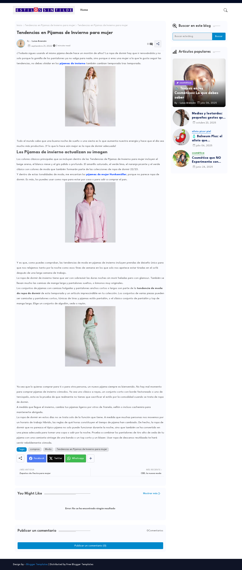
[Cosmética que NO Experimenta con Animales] (181, 158)
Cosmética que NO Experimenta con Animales (206, 160)
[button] (225, 10)
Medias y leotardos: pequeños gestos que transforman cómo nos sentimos (208, 116)
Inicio (19, 25)
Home (84, 10)
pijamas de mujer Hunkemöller (106, 174)
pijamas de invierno (72, 63)
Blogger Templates (37, 564)
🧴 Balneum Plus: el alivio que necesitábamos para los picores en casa (208, 138)
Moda (48, 449)
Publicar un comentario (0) (90, 545)
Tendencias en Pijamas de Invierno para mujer (50, 25)
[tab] (84, 10)
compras (35, 449)
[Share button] (90, 458)
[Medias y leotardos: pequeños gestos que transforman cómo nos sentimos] (181, 117)
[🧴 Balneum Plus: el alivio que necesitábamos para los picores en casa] (181, 137)
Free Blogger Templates (79, 564)
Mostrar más (150, 493)
